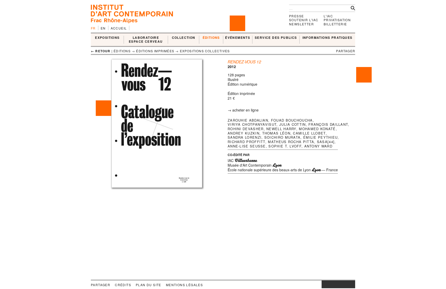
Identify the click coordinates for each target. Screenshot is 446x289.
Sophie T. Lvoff (284, 146)
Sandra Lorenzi (244, 137)
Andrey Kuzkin (243, 133)
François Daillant (328, 124)
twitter (336, 284)
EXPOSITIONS (107, 38)
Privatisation (337, 20)
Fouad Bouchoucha (292, 120)
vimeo (343, 284)
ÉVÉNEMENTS (237, 38)
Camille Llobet (309, 133)
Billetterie (335, 24)
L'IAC (328, 16)
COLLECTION (183, 38)
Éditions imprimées (155, 51)
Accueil (119, 28)
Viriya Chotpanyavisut (252, 124)
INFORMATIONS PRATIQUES (327, 38)
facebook (329, 284)
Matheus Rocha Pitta (291, 141)
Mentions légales (184, 285)
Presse (296, 16)
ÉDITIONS (211, 38)
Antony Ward (318, 146)
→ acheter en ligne (243, 110)
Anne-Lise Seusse (247, 146)
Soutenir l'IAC (303, 20)
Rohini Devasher (246, 128)
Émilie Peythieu (320, 137)
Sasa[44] (325, 141)
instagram (324, 284)
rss (351, 284)
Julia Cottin (292, 124)
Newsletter (301, 24)
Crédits (123, 285)
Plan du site (148, 285)
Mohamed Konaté (317, 128)
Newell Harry (281, 128)
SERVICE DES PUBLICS (276, 38)
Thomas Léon (276, 133)
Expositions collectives (205, 51)
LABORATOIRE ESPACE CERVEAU (146, 40)
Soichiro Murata (282, 137)
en (103, 28)
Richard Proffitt (246, 141)
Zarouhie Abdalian (248, 120)
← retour (100, 51)
